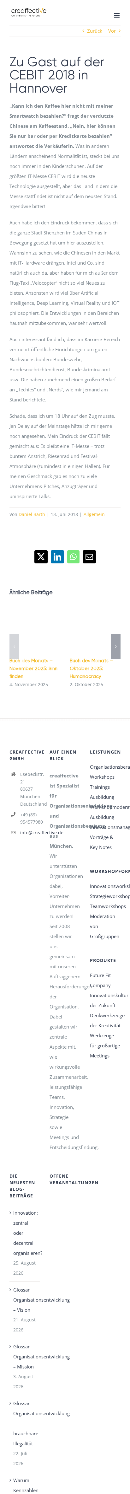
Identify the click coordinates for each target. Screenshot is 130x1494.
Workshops (102, 777)
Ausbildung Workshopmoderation (105, 802)
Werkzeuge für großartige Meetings (105, 1045)
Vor (112, 31)
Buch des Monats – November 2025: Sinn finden (33, 668)
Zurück (94, 31)
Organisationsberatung (105, 767)
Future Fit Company (100, 980)
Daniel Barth (32, 514)
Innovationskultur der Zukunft (105, 1000)
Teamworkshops (105, 906)
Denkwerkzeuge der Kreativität (105, 1020)
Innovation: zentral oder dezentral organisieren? (25, 1233)
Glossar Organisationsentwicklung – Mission (25, 1356)
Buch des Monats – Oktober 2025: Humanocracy (91, 668)
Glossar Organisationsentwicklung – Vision (25, 1300)
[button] (14, 646)
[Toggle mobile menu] (117, 15)
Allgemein (94, 514)
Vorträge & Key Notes (101, 842)
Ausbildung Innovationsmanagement (105, 822)
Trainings (100, 787)
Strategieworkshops (105, 896)
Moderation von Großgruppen (104, 926)
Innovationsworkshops (105, 886)
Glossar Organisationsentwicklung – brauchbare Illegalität (25, 1423)
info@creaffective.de (30, 833)
